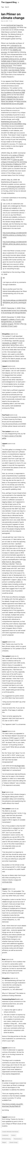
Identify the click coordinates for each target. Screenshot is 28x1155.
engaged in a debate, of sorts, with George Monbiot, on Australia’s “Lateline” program (12, 322)
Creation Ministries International (10, 1131)
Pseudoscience (17, 1138)
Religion (4, 1142)
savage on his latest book (10, 361)
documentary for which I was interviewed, (13, 70)
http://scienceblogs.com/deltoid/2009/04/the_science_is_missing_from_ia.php (15, 235)
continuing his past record (16, 186)
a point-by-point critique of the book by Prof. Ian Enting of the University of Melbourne (14, 162)
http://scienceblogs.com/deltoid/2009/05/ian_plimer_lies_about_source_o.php (15, 244)
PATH (19, 579)
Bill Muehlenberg (6, 1138)
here (16, 880)
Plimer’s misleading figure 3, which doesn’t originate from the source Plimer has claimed (12, 99)
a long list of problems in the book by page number (13, 92)
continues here (7, 882)
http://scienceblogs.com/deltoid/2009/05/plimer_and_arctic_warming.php (15, 302)
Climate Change (13, 1142)
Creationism (5, 1135)
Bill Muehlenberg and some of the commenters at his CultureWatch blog (13, 122)
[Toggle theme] (18, 2)
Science (13, 1135)
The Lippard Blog (9, 2)
